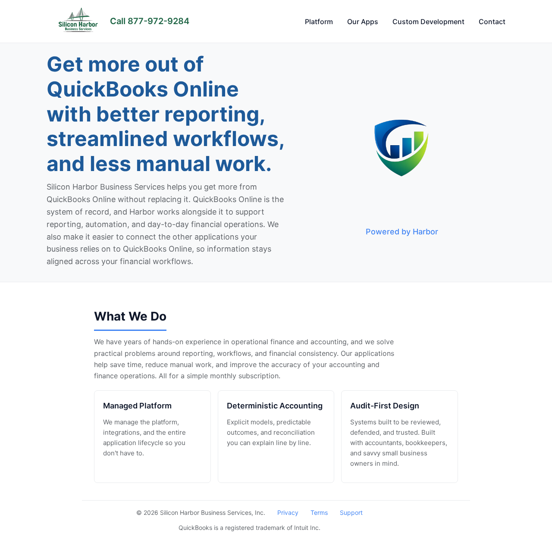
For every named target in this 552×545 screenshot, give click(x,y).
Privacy (287, 512)
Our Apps (362, 21)
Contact (492, 21)
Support (351, 512)
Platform (319, 21)
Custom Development (428, 21)
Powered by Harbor (402, 231)
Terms (319, 512)
